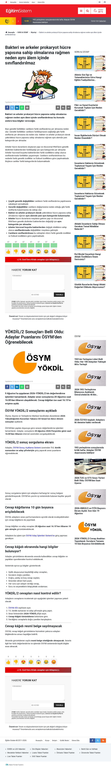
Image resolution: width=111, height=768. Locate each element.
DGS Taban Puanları (39, 756)
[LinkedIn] (17, 107)
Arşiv (33, 2)
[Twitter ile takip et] (97, 740)
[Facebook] (7, 107)
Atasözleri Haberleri (64, 749)
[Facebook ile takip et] (92, 740)
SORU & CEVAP (22, 32)
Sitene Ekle (41, 2)
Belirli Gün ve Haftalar (89, 749)
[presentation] (13, 21)
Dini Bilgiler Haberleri (40, 749)
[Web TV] (99, 2)
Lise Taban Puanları (14, 756)
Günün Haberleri (24, 2)
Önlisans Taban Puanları (66, 753)
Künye (47, 740)
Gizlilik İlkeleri (64, 740)
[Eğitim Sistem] (18, 11)
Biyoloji (33, 32)
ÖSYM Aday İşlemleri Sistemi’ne (40, 535)
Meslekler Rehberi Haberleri (18, 753)
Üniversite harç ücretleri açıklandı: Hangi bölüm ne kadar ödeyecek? (54, 21)
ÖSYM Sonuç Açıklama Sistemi (27, 447)
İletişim (54, 740)
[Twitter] (12, 107)
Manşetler (13, 2)
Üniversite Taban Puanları (90, 753)
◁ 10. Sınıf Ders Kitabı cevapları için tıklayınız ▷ (38, 259)
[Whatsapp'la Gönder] (22, 107)
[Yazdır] (27, 107)
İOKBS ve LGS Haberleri (16, 749)
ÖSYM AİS (13, 608)
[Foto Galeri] (105, 2)
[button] (58, 107)
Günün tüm (98, 21)
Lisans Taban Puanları (40, 753)
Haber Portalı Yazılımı (16, 765)
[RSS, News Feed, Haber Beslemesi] (103, 740)
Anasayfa (11, 32)
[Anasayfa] (6, 2)
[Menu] (81, 11)
